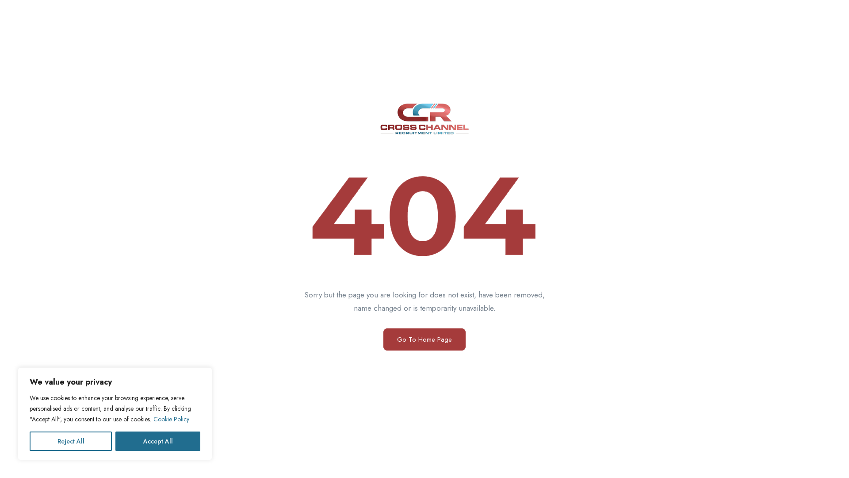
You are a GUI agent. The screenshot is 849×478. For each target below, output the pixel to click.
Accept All (158, 441)
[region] (115, 413)
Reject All (70, 441)
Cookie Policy (171, 419)
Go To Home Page (424, 339)
